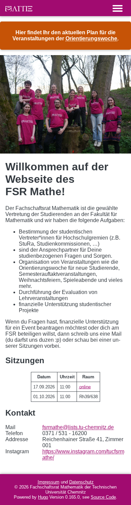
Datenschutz (81, 482)
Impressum (48, 482)
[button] (117, 8)
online (85, 386)
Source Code (103, 497)
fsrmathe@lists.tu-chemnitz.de (78, 427)
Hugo (43, 497)
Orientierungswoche (91, 38)
